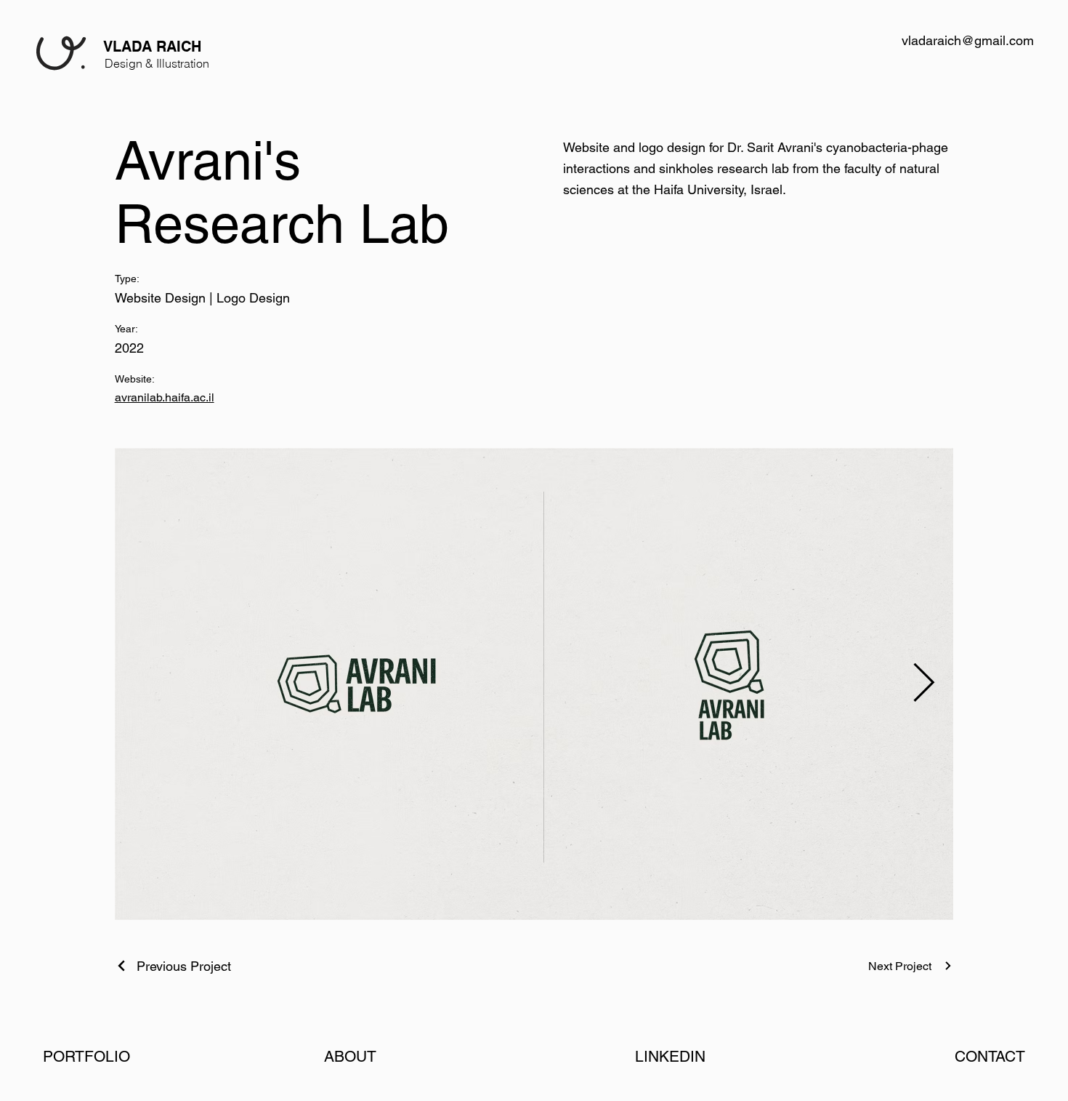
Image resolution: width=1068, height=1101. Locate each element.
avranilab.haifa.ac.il (164, 397)
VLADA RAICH (152, 46)
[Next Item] (924, 684)
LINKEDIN (670, 1056)
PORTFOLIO (86, 1056)
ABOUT (350, 1056)
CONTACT (990, 1056)
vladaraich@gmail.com (968, 40)
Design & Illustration (157, 64)
